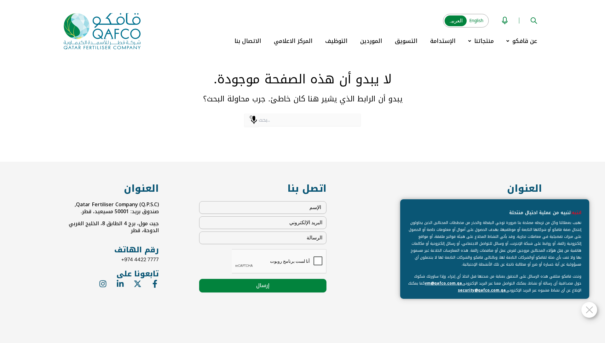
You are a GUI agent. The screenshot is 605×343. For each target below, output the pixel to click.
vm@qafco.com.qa (443, 283)
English (476, 20)
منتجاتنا (484, 41)
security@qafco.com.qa (482, 290)
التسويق (406, 41)
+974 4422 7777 (140, 259)
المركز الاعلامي (293, 41)
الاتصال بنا (247, 41)
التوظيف (336, 41)
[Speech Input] (254, 120)
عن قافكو (524, 41)
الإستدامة (443, 41)
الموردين (371, 41)
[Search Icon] (534, 20)
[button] (522, 41)
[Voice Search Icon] (505, 20)
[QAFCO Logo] (102, 31)
